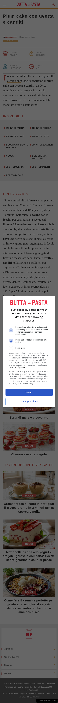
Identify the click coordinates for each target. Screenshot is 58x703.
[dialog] (29, 351)
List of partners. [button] (20, 367)
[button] (29, 348)
